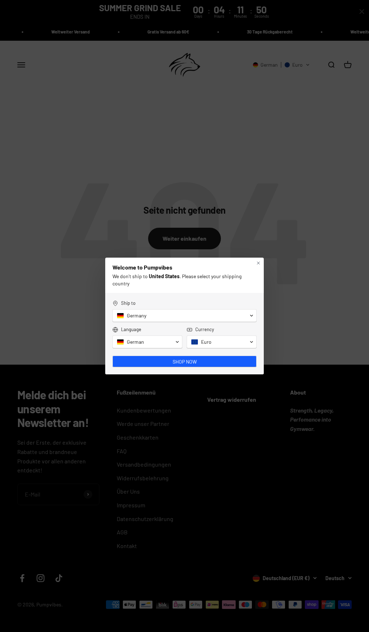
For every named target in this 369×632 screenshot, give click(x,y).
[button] (184, 315)
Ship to (128, 303)
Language (131, 329)
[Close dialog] (258, 263)
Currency (204, 329)
